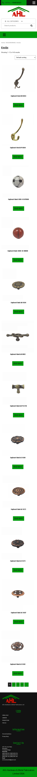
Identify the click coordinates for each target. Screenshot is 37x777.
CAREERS (4, 717)
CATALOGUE (5, 715)
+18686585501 (16, 2)
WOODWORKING (11, 42)
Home (3, 42)
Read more (18, 105)
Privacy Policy (5, 736)
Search (31, 25)
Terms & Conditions (6, 733)
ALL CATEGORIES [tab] (13, 21)
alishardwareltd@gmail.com (9, 759)
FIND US (4, 722)
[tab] (34, 2)
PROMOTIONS (5, 720)
